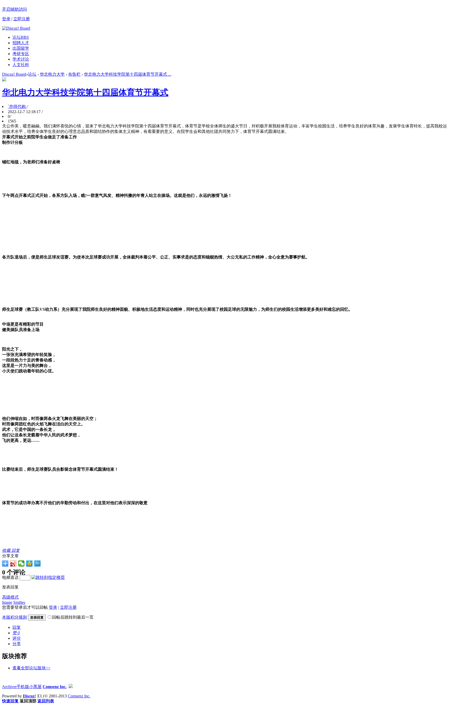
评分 (16, 638)
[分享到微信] (21, 563)
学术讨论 (20, 59)
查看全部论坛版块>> (31, 668)
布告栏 (74, 74)
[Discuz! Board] (16, 28)
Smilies (19, 602)
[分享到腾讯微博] (37, 563)
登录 (6, 19)
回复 (15, 550)
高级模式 (10, 597)
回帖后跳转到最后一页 (73, 617)
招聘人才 (20, 43)
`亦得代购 (17, 106)
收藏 (6, 550)
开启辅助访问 (14, 9)
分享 (16, 644)
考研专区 (20, 53)
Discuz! (29, 696)
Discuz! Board (14, 74)
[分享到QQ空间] (29, 563)
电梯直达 (10, 577)
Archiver (9, 686)
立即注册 (21, 19)
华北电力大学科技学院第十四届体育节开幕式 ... (127, 74)
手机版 (23, 686)
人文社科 (20, 64)
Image (7, 602)
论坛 (20, 37)
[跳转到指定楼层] (48, 577)
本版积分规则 (14, 617)
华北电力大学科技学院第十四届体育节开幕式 (85, 92)
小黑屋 (35, 686)
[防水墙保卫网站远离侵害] (71, 686)
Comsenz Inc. (55, 686)
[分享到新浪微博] (13, 563)
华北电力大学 (52, 74)
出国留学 (20, 48)
